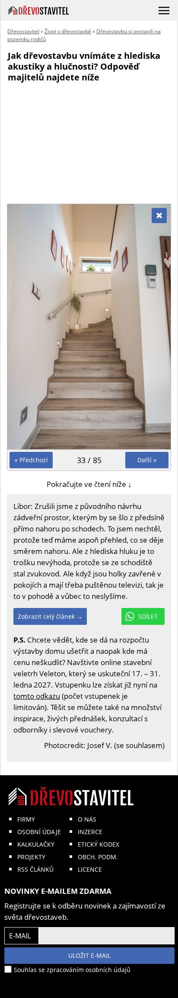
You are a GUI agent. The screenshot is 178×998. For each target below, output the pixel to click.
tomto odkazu (36, 696)
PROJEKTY (31, 857)
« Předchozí (31, 460)
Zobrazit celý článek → (50, 616)
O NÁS (87, 819)
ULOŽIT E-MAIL (89, 955)
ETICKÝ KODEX (98, 844)
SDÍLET (148, 616)
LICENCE (90, 869)
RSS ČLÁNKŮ (35, 869)
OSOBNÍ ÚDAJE (39, 832)
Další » (146, 460)
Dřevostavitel (23, 31)
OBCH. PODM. (98, 857)
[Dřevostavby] (38, 10)
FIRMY (26, 819)
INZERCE (90, 832)
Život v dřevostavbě (67, 31)
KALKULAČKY (35, 844)
